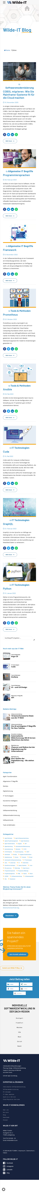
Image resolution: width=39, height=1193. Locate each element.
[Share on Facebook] (4, 134)
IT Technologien (20, 447)
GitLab (30, 857)
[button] (12, 984)
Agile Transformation (10, 776)
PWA (19, 873)
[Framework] (19, 233)
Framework (9, 249)
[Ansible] (19, 373)
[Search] (34, 640)
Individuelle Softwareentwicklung (14, 1086)
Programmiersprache (10, 870)
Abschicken (9, 916)
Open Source (26, 868)
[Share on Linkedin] (12, 134)
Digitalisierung (8, 791)
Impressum (21, 1151)
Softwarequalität (29, 876)
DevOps (5, 786)
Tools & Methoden (21, 310)
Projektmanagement (10, 873)
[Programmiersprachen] (19, 158)
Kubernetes (25, 862)
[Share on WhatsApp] (16, 134)
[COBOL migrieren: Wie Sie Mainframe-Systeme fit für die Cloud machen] (19, 71)
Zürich (19, 1041)
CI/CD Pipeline (8, 851)
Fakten (5, 1153)
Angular (20, 843)
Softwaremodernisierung (11, 815)
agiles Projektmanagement (11, 841)
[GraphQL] (19, 507)
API (26, 843)
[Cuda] (19, 435)
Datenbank (7, 854)
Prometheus (10, 314)
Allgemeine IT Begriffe (20, 171)
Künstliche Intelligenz (10, 801)
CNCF (27, 851)
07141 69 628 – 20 (10, 1138)
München (19, 1027)
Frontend (24, 857)
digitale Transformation (25, 854)
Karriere (6, 1112)
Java (6, 862)
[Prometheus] (19, 298)
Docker (16, 857)
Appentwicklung (9, 846)
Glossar (5, 1120)
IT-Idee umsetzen (8, 1094)
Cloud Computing (19, 851)
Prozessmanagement (10, 806)
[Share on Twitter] (8, 134)
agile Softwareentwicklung (21, 838)
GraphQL (8, 523)
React (31, 873)
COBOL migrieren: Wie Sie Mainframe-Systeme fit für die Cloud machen (18, 94)
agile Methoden (8, 838)
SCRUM (6, 876)
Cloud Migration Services (11, 1099)
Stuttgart (19, 1018)
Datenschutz (30, 1151)
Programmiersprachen (16, 175)
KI (19, 862)
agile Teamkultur (25, 841)
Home (8, 50)
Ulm (19, 1032)
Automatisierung (9, 849)
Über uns (6, 1110)
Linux (31, 865)
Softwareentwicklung (10, 810)
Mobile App (17, 868)
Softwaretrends (8, 820)
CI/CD (24, 849)
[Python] (19, 572)
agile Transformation (10, 843)
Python (7, 588)
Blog (4, 1115)
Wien (19, 1037)
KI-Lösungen (7, 1092)
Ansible (7, 389)
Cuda (6, 451)
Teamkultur (12, 879)
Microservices (8, 868)
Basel (20, 1046)
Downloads (6, 1117)
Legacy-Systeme (22, 865)
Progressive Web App (23, 870)
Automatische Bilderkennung (23, 846)
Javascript (12, 862)
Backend (18, 849)
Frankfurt (19, 1023)
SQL (6, 879)
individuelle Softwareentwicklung (13, 860)
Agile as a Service (9, 1097)
